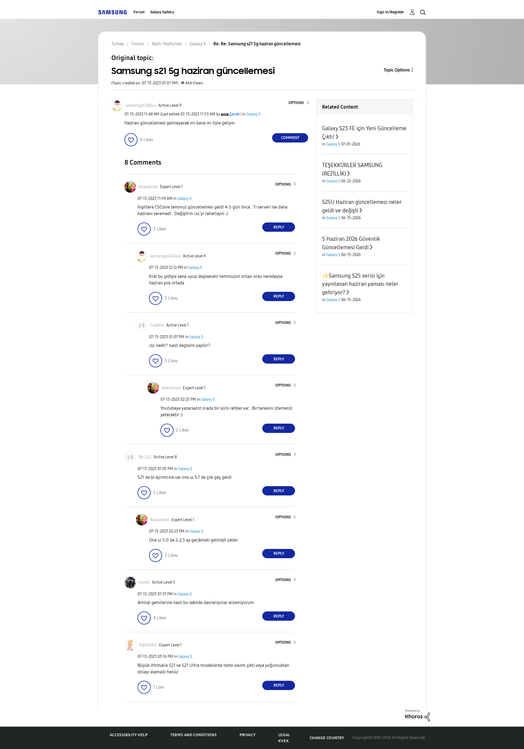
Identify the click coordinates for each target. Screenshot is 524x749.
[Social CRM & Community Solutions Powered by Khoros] (417, 715)
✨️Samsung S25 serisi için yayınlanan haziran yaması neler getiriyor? (360, 284)
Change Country (327, 738)
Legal (284, 735)
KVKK (283, 741)
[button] (298, 103)
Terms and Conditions (193, 735)
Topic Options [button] (397, 70)
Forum (139, 12)
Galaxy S (253, 114)
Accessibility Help (129, 735)
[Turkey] (112, 12)
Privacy (247, 735)
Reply (278, 227)
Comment (290, 137)
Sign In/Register (390, 12)
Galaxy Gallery (162, 12)
